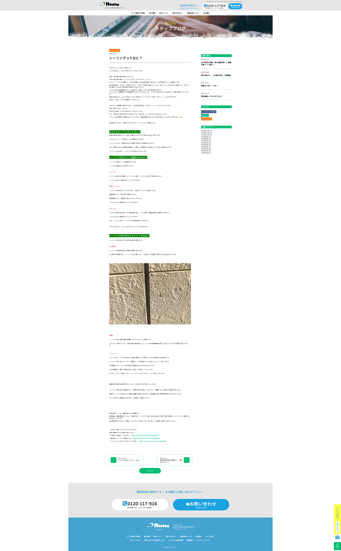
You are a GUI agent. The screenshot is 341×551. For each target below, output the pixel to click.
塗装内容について (193, 13)
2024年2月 (205, 151)
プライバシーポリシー (203, 540)
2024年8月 (205, 139)
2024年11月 (205, 133)
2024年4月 (205, 147)
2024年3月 (205, 149)
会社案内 (206, 13)
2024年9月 (205, 137)
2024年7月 (205, 141)
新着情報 (190, 540)
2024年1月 (205, 153)
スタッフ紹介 (209, 536)
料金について (163, 13)
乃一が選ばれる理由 (138, 13)
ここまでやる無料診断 (175, 540)
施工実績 (152, 13)
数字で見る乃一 (178, 13)
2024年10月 (205, 135)
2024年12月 (205, 131)
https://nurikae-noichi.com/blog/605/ (153, 441)
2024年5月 (205, 145)
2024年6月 (205, 143)
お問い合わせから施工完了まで (154, 540)
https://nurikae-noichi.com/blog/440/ (145, 435)
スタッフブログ (135, 540)
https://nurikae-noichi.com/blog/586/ (147, 438)
